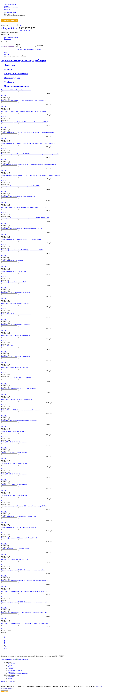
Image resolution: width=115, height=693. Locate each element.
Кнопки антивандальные (16, 86)
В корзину (7, 39)
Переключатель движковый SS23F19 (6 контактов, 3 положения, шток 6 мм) (24, 623)
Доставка (11, 667)
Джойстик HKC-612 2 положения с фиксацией (15, 346)
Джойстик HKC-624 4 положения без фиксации (15, 356)
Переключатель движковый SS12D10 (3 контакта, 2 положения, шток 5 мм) (24, 612)
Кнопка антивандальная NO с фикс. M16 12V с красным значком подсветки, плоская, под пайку (30, 175)
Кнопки (8, 69)
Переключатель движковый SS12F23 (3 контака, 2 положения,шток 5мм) (23, 570)
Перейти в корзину (35, 49)
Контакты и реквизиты (11, 8)
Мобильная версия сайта (8, 659)
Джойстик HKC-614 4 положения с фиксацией (15, 367)
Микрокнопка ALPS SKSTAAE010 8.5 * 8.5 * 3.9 (16, 378)
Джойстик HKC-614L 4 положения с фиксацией (15, 324)
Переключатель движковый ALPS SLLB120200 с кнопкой (18, 388)
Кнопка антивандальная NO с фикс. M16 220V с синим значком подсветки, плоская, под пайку (30, 154)
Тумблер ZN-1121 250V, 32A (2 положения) (14, 452)
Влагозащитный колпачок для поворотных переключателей (19, 420)
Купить (4, 95)
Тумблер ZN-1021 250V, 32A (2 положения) (14, 442)
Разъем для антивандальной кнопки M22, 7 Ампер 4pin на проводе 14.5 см (24, 506)
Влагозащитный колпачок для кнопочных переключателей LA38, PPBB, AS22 (25, 218)
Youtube (10, 678)
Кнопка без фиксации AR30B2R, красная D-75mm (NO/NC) (19, 538)
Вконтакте (11, 676)
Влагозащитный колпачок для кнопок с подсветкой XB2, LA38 (20, 186)
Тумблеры (9, 82)
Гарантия (7, 9)
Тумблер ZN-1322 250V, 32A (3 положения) (14, 495)
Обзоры (6, 6)
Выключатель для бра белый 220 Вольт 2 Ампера (16, 559)
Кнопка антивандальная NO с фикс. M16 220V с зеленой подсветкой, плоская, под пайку (28, 164)
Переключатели (12, 78)
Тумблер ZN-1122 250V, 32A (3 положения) (14, 463)
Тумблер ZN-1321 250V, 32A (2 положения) (14, 484)
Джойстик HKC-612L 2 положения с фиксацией (15, 303)
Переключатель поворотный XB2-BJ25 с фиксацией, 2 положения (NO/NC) (24, 111)
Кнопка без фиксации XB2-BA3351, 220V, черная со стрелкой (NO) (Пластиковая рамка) (28, 143)
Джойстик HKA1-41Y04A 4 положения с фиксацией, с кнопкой (20, 410)
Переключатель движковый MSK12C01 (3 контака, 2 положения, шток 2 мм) (24, 591)
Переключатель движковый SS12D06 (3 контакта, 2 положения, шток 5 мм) (24, 602)
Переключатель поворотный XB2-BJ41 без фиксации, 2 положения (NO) (23, 100)
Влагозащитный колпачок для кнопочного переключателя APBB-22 (21, 228)
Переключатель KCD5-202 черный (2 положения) (16, 90)
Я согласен (4, 691)
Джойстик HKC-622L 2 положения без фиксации (16, 292)
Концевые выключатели (16, 73)
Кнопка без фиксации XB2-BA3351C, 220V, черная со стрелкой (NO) (22, 250)
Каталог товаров (9, 20)
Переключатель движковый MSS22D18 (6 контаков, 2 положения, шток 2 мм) (24, 580)
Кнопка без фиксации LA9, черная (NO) (13, 260)
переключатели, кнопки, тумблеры (23, 60)
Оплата (10, 665)
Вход (20, 30)
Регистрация (26, 30)
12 (5, 646)
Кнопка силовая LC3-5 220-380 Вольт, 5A (13, 431)
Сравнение (11, 681)
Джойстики (9, 65)
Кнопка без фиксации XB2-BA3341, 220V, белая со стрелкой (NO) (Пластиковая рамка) (27, 132)
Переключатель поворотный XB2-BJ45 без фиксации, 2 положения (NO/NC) (24, 122)
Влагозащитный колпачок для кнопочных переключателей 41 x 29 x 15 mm (24, 207)
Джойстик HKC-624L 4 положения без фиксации (16, 314)
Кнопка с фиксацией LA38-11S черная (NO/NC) (15, 548)
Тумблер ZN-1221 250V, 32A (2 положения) (14, 474)
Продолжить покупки (11, 37)
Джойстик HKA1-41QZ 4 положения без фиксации (16, 399)
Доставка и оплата (10, 4)
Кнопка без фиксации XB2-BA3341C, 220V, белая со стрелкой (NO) (21, 239)
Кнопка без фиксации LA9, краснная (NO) (14, 271)
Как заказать (12, 663)
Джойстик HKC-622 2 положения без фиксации (15, 335)
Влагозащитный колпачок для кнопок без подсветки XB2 (18, 196)
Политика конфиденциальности (18, 673)
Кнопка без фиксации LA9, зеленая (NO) (13, 282)
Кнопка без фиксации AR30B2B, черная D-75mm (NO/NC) (19, 516)
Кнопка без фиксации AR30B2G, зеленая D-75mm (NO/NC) (19, 527)
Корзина (14, 12)
